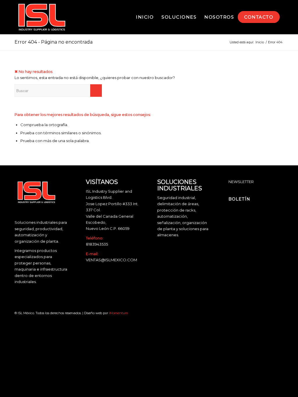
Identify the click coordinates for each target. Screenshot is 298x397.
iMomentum (118, 313)
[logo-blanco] (42, 17)
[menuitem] (144, 17)
